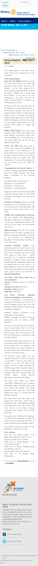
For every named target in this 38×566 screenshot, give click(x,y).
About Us (4, 21)
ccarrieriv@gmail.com (12, 274)
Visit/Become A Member (9, 39)
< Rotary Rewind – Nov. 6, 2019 (13, 52)
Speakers (12, 21)
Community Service (8, 33)
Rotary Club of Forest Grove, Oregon (15, 560)
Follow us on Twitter (14, 541)
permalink (10, 463)
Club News (19, 33)
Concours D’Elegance (24, 21)
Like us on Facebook (14, 534)
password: (24, 2)
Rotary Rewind (23, 461)
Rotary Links (5, 44)
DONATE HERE (16, 44)
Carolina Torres (14, 555)
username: (4, 2)
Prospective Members (26, 39)
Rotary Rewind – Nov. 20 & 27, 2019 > (22, 55)
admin (11, 66)
